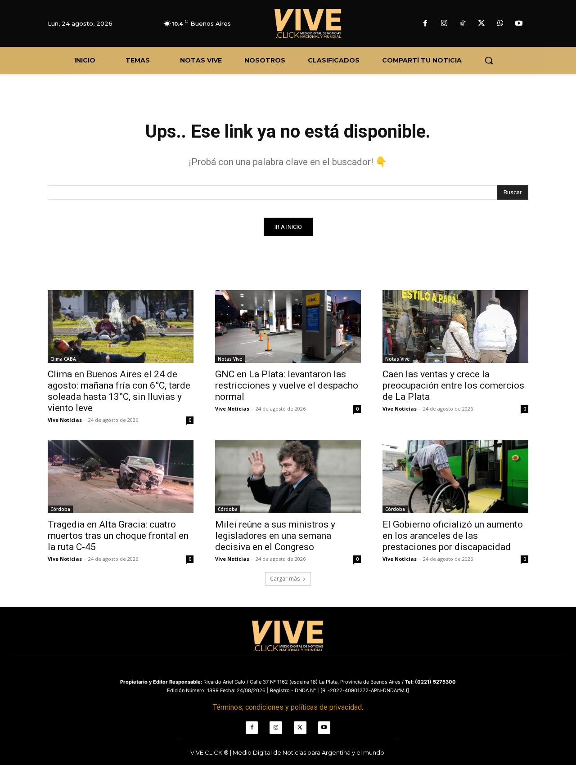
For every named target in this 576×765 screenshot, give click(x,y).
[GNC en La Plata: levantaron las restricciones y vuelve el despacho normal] (288, 326)
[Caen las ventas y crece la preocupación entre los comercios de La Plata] (455, 326)
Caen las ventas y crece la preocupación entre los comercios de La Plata (453, 385)
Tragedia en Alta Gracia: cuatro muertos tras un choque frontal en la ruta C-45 (118, 535)
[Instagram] (444, 23)
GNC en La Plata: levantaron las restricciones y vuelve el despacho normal (286, 385)
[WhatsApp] (500, 23)
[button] (488, 60)
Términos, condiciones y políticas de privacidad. (288, 707)
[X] (481, 23)
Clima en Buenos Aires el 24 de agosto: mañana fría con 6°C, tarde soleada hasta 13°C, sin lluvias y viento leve (119, 391)
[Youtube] (518, 23)
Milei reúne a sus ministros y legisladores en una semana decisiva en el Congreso (275, 535)
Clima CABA (63, 359)
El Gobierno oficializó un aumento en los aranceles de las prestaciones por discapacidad (452, 535)
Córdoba (60, 509)
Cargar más (285, 578)
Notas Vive (230, 359)
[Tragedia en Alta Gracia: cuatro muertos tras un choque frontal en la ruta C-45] (121, 476)
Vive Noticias (65, 419)
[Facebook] (425, 23)
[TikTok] (463, 23)
